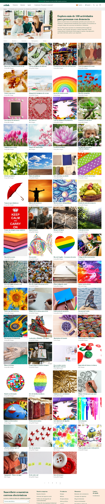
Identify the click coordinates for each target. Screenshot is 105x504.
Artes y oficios (64, 501)
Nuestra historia (41, 494)
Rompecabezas (64, 499)
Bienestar (78, 491)
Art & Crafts (43, 9)
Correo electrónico (9, 501)
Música (62, 496)
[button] (93, 5)
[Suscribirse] (27, 501)
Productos (63, 491)
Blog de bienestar (79, 499)
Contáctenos (96, 496)
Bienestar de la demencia (81, 494)
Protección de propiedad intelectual (46, 503)
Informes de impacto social (44, 496)
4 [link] (60, 483)
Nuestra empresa (42, 491)
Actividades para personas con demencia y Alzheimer (23, 9)
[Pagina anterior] (44, 483)
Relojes (62, 494)
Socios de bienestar (80, 501)
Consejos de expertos (80, 496)
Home (5, 9)
